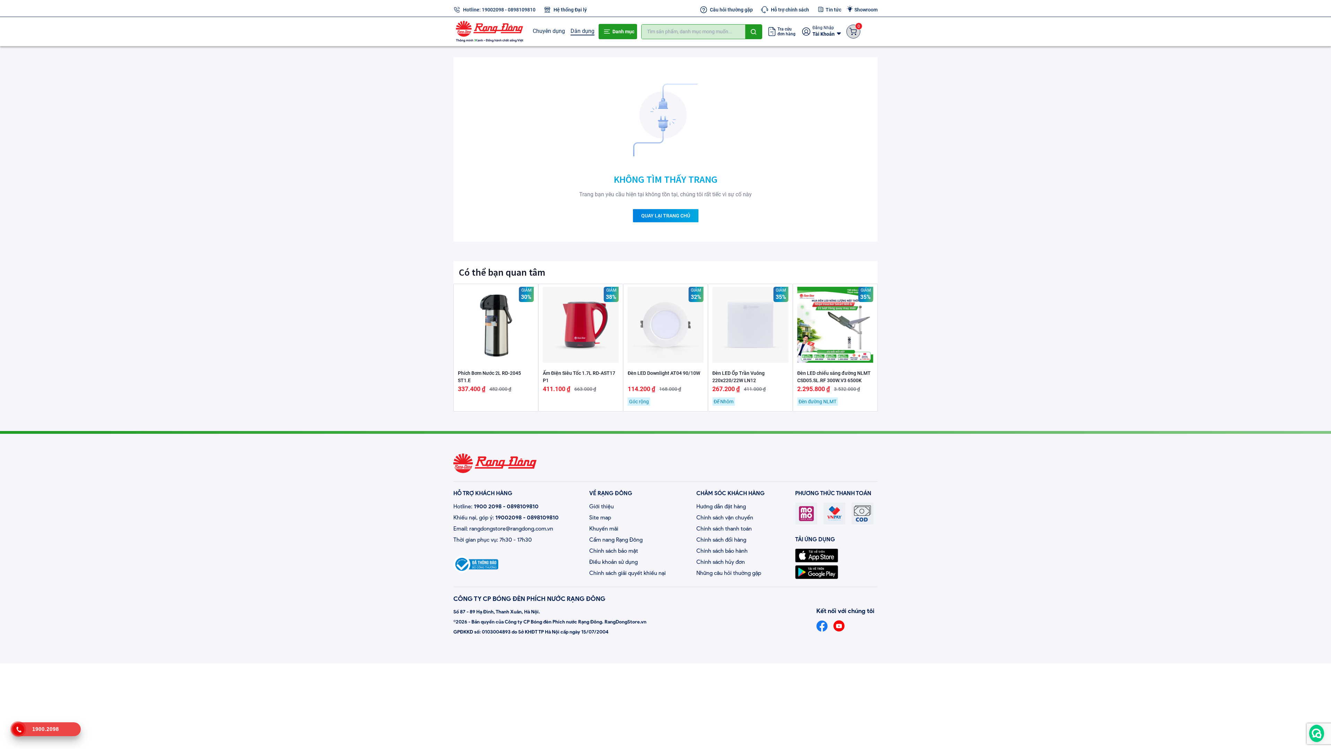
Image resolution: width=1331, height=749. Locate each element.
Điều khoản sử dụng (613, 562)
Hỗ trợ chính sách (790, 9)
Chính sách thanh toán (724, 528)
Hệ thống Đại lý (570, 9)
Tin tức (833, 9)
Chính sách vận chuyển (724, 517)
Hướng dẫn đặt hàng (721, 506)
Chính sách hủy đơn (720, 562)
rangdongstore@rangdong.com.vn (511, 528)
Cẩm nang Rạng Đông (616, 539)
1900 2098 (488, 506)
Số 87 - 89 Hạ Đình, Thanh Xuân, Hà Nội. (496, 612)
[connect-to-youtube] (839, 626)
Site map (600, 517)
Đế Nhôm (723, 401)
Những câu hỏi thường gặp (728, 573)
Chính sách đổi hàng (721, 539)
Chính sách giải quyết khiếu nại (627, 573)
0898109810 (522, 9)
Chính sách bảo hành (722, 551)
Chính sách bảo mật (613, 551)
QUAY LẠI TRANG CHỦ (665, 215)
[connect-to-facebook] (822, 626)
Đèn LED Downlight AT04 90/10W (664, 373)
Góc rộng (639, 401)
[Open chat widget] (1316, 733)
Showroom (866, 9)
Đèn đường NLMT (817, 401)
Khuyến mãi (603, 528)
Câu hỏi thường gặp (731, 9)
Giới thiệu (601, 506)
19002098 (493, 9)
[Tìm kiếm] (753, 32)
